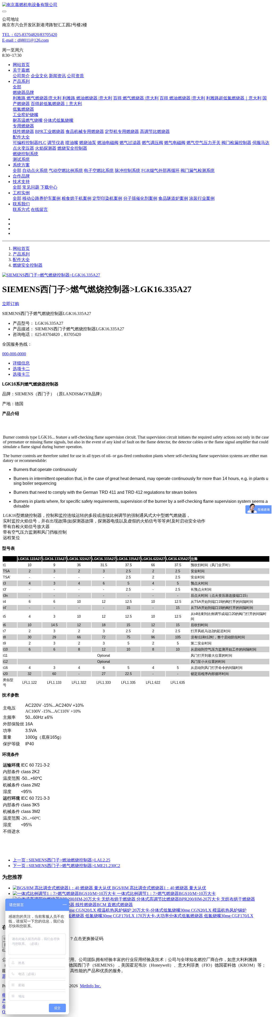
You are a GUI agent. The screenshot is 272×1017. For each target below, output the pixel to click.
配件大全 (21, 259)
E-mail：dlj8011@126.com (25, 40)
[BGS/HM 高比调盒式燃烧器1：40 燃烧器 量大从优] (62, 888)
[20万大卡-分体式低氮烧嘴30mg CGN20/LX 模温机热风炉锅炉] (72, 910)
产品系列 (21, 254)
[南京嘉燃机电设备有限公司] (136, 5)
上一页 (61, 860)
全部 (17, 87)
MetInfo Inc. (90, 986)
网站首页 (21, 64)
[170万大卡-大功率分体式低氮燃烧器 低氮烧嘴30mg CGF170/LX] (74, 916)
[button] (77, 939)
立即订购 (10, 303)
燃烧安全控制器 (27, 265)
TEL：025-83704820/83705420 (29, 34)
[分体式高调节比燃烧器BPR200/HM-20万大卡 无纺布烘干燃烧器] (75, 899)
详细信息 (21, 363)
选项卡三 (21, 374)
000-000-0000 (14, 354)
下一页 (66, 865)
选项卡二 (21, 368)
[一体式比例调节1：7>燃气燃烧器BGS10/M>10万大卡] (65, 893)
